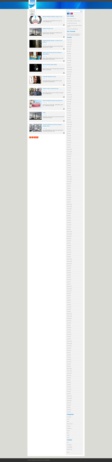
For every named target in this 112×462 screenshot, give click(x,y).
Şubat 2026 (69, 53)
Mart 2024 (68, 106)
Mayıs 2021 (69, 183)
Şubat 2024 (69, 108)
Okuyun (68, 430)
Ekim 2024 (69, 90)
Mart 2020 (68, 215)
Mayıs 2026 (69, 46)
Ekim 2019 (69, 227)
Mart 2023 (68, 133)
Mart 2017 (68, 297)
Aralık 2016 (69, 304)
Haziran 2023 (69, 126)
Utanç (44, 112)
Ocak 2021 (69, 192)
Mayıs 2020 (69, 211)
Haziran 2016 (69, 318)
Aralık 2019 (69, 222)
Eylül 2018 (69, 256)
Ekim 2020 (69, 199)
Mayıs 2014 (69, 375)
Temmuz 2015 (69, 343)
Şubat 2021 (69, 190)
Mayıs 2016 (69, 320)
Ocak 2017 (69, 302)
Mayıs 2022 (69, 156)
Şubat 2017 (69, 300)
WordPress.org (69, 449)
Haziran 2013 (69, 400)
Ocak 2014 (69, 384)
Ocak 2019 (69, 247)
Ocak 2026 (69, 55)
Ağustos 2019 (69, 231)
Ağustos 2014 (69, 368)
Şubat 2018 (69, 272)
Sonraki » (36, 137)
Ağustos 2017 (69, 286)
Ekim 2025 (69, 62)
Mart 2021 (68, 188)
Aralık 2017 (69, 277)
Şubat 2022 (69, 163)
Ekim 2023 (69, 117)
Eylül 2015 (69, 338)
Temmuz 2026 (69, 42)
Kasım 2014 (69, 361)
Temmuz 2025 (69, 69)
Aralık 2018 (69, 249)
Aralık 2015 (69, 332)
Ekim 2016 (69, 309)
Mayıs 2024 (69, 101)
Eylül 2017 (69, 284)
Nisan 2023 (69, 131)
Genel (68, 421)
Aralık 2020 (69, 195)
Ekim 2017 (69, 281)
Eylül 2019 (69, 229)
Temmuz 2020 (69, 206)
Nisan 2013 (69, 405)
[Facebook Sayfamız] (68, 14)
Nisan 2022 (69, 158)
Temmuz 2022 (69, 151)
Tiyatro (68, 437)
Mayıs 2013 (69, 402)
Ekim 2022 (69, 144)
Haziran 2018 (69, 263)
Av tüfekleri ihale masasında (72, 23)
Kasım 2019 (69, 224)
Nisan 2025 (69, 76)
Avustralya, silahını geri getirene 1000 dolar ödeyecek (74, 26)
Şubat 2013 (69, 409)
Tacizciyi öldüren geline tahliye (50, 64)
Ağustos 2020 (69, 204)
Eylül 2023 (69, 119)
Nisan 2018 (69, 268)
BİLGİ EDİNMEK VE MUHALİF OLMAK (73, 20)
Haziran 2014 (69, 373)
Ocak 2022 (69, 165)
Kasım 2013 (69, 389)
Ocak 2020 (69, 220)
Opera (68, 432)
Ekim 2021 (69, 172)
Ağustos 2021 (69, 176)
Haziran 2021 (69, 181)
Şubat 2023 (69, 135)
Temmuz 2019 (69, 233)
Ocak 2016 (69, 329)
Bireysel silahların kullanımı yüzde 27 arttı (52, 16)
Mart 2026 (68, 51)
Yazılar (69, 444)
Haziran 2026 (69, 44)
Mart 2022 (68, 160)
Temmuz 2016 (69, 316)
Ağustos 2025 (69, 67)
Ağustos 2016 (69, 313)
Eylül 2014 (69, 366)
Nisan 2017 (69, 295)
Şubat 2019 (69, 245)
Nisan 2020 (69, 213)
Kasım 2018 (69, 252)
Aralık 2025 (69, 58)
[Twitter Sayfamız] (70, 14)
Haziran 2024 (69, 99)
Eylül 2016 (69, 311)
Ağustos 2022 (69, 149)
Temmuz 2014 (69, 370)
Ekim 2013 (69, 391)
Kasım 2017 (69, 279)
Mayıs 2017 (69, 293)
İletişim (68, 452)
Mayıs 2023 (69, 128)
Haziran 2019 (69, 236)
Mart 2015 (68, 352)
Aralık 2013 (69, 386)
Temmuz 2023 (69, 124)
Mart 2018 (68, 270)
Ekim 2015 (69, 336)
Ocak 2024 (69, 110)
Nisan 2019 (69, 240)
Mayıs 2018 (69, 265)
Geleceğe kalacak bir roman (49, 76)
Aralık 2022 (69, 140)
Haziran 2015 (69, 345)
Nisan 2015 (69, 350)
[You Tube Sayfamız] (72, 14)
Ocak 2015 (69, 357)
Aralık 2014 (69, 359)
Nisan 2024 (69, 103)
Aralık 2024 (69, 85)
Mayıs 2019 (69, 238)
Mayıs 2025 (69, 74)
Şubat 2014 (69, 382)
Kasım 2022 (69, 142)
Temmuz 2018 (69, 261)
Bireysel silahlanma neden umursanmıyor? (53, 100)
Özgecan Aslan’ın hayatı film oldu (50, 88)
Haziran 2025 (69, 71)
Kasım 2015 (69, 334)
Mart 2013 (68, 407)
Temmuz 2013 (69, 398)
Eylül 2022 (69, 147)
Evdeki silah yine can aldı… (71, 18)
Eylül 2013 (69, 393)
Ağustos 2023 (69, 122)
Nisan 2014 (69, 377)
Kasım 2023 (69, 115)
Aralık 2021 (69, 167)
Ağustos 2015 (69, 341)
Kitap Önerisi (69, 428)
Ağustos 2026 (69, 39)
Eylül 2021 (69, 174)
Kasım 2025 (69, 60)
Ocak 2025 (69, 83)
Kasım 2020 (69, 197)
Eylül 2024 (69, 92)
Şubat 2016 (69, 327)
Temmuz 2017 (69, 288)
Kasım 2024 (69, 87)
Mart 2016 (68, 325)
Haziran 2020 (69, 208)
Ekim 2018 (69, 254)
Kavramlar (68, 426)
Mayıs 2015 (69, 348)
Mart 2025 (68, 78)
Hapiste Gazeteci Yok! (48, 28)
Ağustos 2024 (69, 94)
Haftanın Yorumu (70, 423)
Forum (68, 419)
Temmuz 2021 (69, 179)
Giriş (68, 442)
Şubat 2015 (69, 354)
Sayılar (68, 435)
